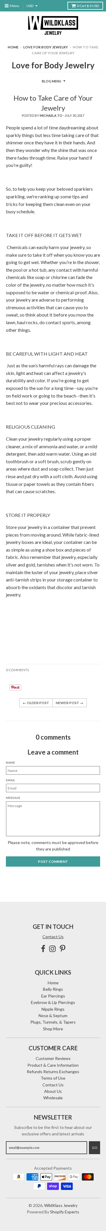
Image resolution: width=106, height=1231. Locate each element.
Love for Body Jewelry (45, 47)
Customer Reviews (53, 1058)
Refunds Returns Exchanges (53, 1071)
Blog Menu (51, 81)
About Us (53, 1091)
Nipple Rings (53, 1009)
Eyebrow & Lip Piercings (53, 1002)
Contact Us (53, 936)
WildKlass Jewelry (60, 1205)
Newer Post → (69, 703)
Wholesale (53, 1097)
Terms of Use (53, 1078)
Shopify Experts (64, 1211)
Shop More (53, 1028)
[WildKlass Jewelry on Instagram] (52, 948)
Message (13, 797)
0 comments (17, 670)
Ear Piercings (53, 995)
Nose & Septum (53, 1015)
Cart (88, 6)
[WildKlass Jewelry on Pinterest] (62, 948)
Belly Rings (53, 989)
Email (10, 780)
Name (10, 762)
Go (94, 1147)
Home (13, 47)
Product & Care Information (53, 1065)
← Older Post (36, 703)
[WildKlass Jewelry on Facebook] (43, 948)
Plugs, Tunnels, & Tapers (53, 1021)
